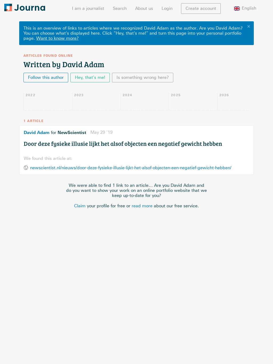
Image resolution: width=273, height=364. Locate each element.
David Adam (37, 132)
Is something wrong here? (143, 77)
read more (142, 205)
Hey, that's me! (90, 77)
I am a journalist (88, 8)
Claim (80, 205)
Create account (201, 8)
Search (120, 8)
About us (144, 8)
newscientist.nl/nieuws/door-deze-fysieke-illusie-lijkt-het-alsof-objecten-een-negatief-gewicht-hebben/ (130, 167)
